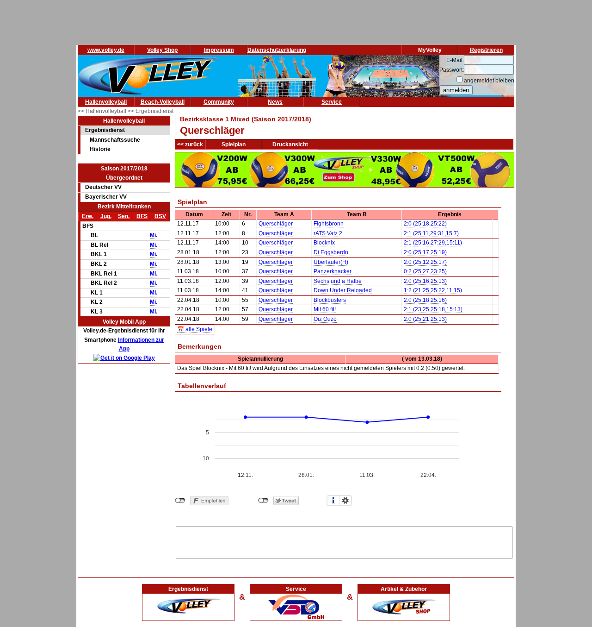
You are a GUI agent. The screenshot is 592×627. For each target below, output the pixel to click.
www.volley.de (105, 50)
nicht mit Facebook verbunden (180, 500)
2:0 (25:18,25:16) (425, 300)
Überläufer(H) (331, 262)
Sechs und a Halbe (338, 281)
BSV (160, 216)
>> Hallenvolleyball (103, 111)
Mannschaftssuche (115, 140)
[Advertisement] (344, 541)
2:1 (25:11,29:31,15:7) (431, 233)
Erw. (87, 216)
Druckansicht (290, 144)
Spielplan (234, 144)
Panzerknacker (333, 271)
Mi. (153, 235)
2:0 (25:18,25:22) (425, 223)
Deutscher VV (103, 187)
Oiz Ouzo (325, 319)
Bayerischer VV (106, 197)
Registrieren (486, 50)
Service (331, 102)
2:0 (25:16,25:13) (425, 281)
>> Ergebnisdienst (150, 111)
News (275, 102)
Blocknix (324, 242)
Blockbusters (330, 300)
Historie (100, 149)
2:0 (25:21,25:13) (425, 319)
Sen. (124, 216)
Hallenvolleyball (106, 102)
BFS (142, 216)
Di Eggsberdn (331, 252)
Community (219, 102)
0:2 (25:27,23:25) (425, 271)
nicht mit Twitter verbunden (263, 500)
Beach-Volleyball (163, 102)
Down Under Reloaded (343, 290)
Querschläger (276, 223)
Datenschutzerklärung (276, 50)
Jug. (105, 216)
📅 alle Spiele (194, 329)
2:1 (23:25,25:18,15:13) (433, 309)
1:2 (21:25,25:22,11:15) (433, 290)
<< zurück (190, 144)
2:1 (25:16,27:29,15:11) (433, 242)
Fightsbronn (329, 223)
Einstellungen (345, 500)
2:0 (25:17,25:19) (425, 252)
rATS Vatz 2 (328, 233)
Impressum (219, 50)
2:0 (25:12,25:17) (425, 262)
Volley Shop (162, 50)
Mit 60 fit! (325, 309)
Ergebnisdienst (105, 130)
